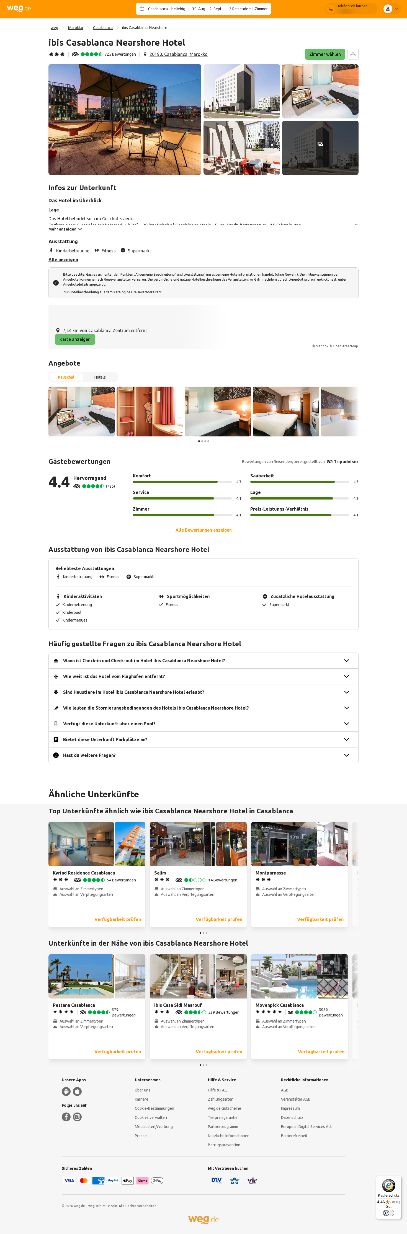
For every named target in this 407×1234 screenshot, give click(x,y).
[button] (124, 119)
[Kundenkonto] (391, 8)
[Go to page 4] (208, 441)
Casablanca (158, 9)
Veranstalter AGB (296, 1099)
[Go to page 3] (205, 441)
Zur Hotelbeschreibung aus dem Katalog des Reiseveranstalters (112, 292)
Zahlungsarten (220, 1099)
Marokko (75, 27)
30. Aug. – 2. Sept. (207, 9)
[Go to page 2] (202, 441)
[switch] (388, 1213)
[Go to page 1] (199, 441)
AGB (284, 1090)
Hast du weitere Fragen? (89, 755)
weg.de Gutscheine (224, 1108)
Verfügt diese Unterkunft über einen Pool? (109, 723)
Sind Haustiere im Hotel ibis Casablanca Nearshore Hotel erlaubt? (133, 692)
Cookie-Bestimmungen (154, 1108)
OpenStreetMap (345, 346)
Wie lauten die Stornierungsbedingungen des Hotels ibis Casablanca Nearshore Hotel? (156, 707)
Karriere (141, 1099)
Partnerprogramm (223, 1126)
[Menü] (398, 1179)
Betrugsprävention (224, 1145)
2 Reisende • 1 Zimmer (248, 9)
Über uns (142, 1090)
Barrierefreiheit (294, 1136)
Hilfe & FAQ (218, 1090)
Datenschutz (292, 1117)
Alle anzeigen (63, 259)
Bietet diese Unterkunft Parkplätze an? (105, 739)
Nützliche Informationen (228, 1136)
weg (54, 27)
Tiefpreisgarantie (223, 1117)
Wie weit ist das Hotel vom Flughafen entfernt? (114, 676)
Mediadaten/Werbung (154, 1126)
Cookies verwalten (151, 1117)
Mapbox (322, 346)
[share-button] (353, 54)
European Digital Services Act (306, 1126)
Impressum (290, 1108)
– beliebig (176, 9)
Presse (141, 1136)
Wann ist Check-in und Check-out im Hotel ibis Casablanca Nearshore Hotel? (144, 660)
